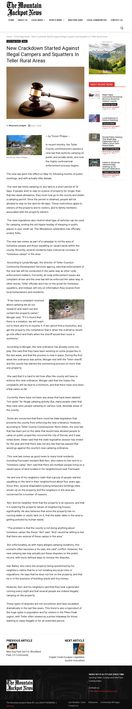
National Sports (109, 104)
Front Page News (21, 36)
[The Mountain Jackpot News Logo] (24, 9)
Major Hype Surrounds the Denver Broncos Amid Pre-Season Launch (112, 98)
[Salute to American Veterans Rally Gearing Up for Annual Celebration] (94, 163)
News (25, 41)
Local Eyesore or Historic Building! (110, 119)
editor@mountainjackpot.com (103, 691)
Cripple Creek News (111, 149)
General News (109, 123)
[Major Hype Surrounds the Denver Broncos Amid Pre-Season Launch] (94, 95)
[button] (122, 28)
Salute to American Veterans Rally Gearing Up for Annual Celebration (111, 165)
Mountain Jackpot (17, 125)
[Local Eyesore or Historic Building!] (94, 118)
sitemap (10, 706)
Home (9, 36)
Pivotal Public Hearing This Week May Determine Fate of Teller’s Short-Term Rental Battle (112, 141)
